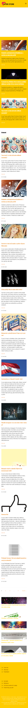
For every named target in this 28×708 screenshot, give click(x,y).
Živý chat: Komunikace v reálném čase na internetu (13, 629)
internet (3, 64)
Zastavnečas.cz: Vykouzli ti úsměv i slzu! (11, 379)
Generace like (4, 514)
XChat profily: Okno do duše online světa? (11, 289)
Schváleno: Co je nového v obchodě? (9, 618)
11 (18, 590)
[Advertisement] (14, 22)
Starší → (24, 590)
